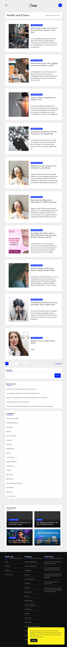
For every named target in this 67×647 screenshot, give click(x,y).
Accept (34, 640)
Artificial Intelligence (12, 423)
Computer (9, 440)
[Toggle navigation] (6, 5)
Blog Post (7, 570)
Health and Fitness (36, 25)
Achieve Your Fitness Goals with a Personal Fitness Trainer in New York (44, 30)
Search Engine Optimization (14, 483)
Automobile (9, 427)
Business (8, 431)
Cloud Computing (11, 436)
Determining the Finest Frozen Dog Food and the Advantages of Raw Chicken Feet (29, 406)
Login (6, 562)
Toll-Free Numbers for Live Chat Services (17, 402)
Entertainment (10, 448)
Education (9, 444)
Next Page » (58, 363)
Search (9, 370)
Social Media (9, 487)
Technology (9, 492)
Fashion (8, 453)
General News (10, 457)
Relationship (9, 479)
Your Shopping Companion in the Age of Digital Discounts (22, 393)
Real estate (9, 474)
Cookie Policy (39, 636)
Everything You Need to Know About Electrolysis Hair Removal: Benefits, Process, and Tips (44, 235)
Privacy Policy (9, 574)
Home (46, 15)
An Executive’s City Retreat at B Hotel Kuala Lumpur (21, 389)
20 (20, 364)
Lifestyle (8, 470)
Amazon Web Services (12, 418)
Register (7, 566)
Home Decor (9, 466)
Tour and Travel (10, 496)
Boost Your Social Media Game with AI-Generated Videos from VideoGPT (26, 397)
